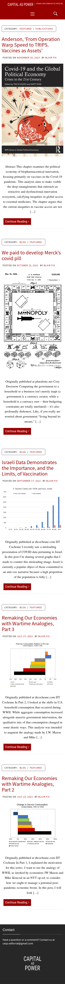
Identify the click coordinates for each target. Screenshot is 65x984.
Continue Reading (16, 221)
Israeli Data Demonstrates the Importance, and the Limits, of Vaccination (29, 468)
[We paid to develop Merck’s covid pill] (32, 321)
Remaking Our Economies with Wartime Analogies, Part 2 (29, 784)
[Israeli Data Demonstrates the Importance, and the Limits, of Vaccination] (32, 509)
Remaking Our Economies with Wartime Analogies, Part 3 (29, 623)
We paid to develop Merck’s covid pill (31, 255)
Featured (26, 28)
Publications (44, 28)
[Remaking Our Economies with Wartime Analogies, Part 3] (32, 664)
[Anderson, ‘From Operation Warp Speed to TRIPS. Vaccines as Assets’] (32, 109)
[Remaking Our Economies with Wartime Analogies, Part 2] (32, 824)
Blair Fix (51, 57)
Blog (23, 242)
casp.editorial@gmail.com (18, 943)
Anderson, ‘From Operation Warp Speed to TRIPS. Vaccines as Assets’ (31, 45)
